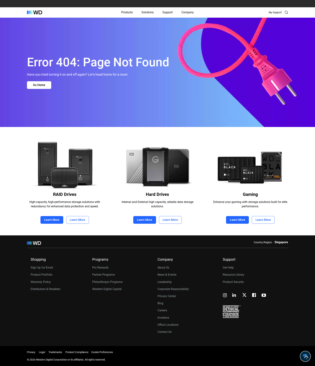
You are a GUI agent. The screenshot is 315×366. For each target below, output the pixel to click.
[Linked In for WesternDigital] (234, 295)
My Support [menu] (275, 12)
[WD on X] (244, 295)
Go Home (39, 85)
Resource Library (233, 274)
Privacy (31, 352)
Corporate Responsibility (173, 289)
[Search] (286, 12)
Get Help (228, 267)
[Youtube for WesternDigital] (264, 295)
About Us (163, 267)
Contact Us (165, 332)
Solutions (147, 12)
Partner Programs (103, 274)
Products (127, 12)
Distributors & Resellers (45, 289)
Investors (163, 317)
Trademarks (55, 352)
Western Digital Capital (107, 289)
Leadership (165, 282)
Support (167, 12)
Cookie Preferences (102, 352)
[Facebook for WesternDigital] (254, 295)
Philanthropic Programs (107, 282)
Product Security (233, 282)
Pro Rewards (100, 267)
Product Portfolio (41, 274)
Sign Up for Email (42, 267)
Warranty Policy (41, 282)
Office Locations (168, 324)
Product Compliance (76, 352)
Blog (160, 303)
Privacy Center (167, 296)
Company (187, 12)
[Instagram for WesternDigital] (225, 295)
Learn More (51, 220)
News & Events (167, 274)
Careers (162, 310)
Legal (42, 352)
